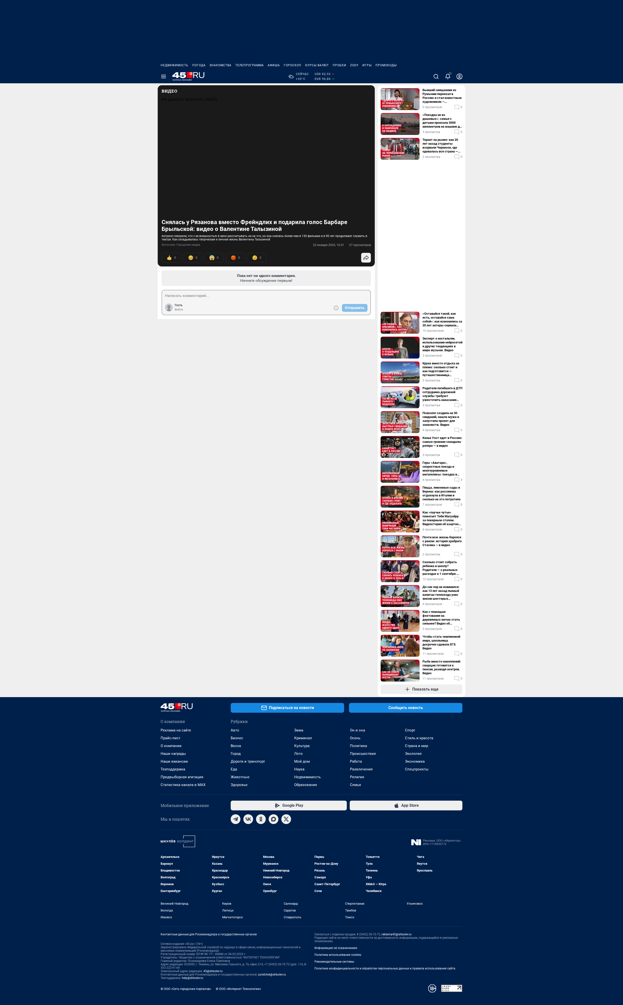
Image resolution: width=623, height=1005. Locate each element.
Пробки (339, 65)
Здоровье (239, 785)
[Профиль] (459, 76)
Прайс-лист (170, 738)
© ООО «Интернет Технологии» (238, 989)
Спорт (410, 730)
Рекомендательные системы (334, 961)
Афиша (274, 65)
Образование (305, 785)
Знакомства (220, 65)
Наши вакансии (174, 761)
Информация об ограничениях (335, 948)
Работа (356, 761)
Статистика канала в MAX (183, 785)
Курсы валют (317, 65)
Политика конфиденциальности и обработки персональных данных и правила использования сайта (384, 968)
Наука (299, 769)
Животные (240, 777)
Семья (355, 785)
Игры (367, 65)
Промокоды (386, 65)
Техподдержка (173, 769)
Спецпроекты (417, 769)
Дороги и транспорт (248, 761)
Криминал (303, 738)
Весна (236, 746)
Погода (199, 65)
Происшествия (363, 753)
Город (236, 753)
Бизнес (237, 738)
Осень (355, 738)
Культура (302, 746)
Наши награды (173, 753)
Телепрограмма (249, 65)
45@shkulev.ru (213, 971)
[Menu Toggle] (163, 76)
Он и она (357, 730)
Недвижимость (174, 65)
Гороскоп (292, 65)
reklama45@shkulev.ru (397, 934)
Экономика (415, 761)
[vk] (248, 819)
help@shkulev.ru (192, 978)
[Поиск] (436, 76)
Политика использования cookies (337, 955)
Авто (235, 730)
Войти (179, 309)
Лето (298, 753)
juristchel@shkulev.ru (272, 974)
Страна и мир (416, 746)
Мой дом (302, 761)
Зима (298, 730)
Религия (357, 777)
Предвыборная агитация (182, 777)
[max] (273, 819)
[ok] (261, 819)
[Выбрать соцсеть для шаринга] (366, 258)
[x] (286, 819)
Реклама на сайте (176, 730)
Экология (413, 753)
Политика (358, 746)
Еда (234, 769)
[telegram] (235, 819)
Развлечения (361, 769)
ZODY (354, 65)
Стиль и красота (419, 738)
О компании (171, 746)
